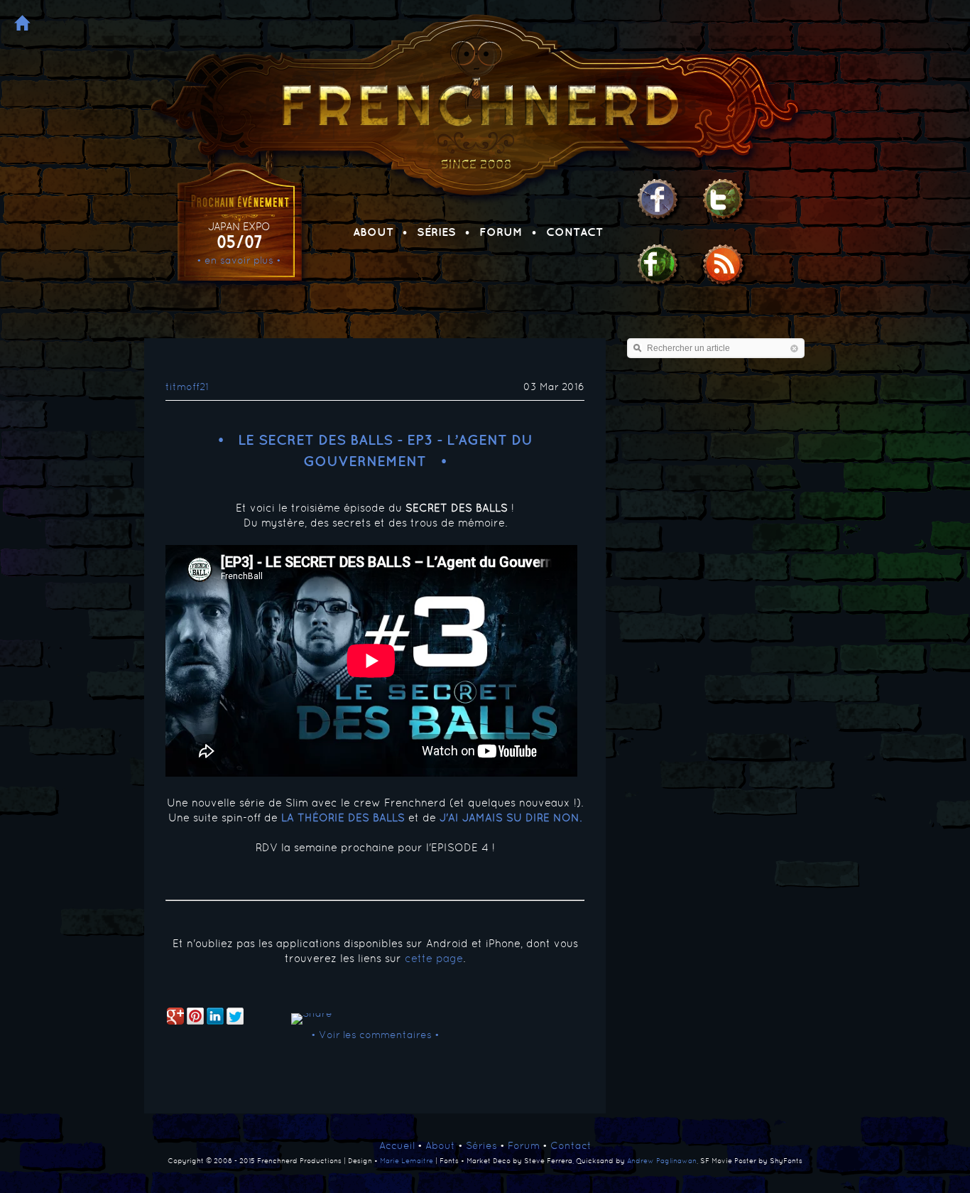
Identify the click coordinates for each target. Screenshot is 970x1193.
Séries (436, 231)
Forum (501, 231)
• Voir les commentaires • (375, 1034)
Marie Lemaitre (406, 1160)
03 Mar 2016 (553, 386)
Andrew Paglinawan (662, 1160)
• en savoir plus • (239, 260)
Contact (574, 231)
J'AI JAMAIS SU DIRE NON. (511, 817)
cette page (434, 958)
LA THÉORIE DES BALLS (343, 817)
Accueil (397, 1145)
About (373, 231)
